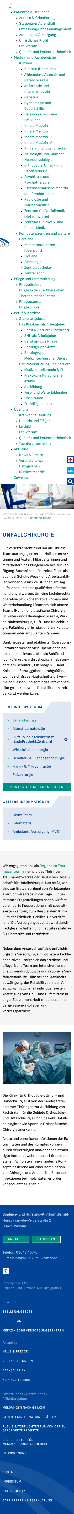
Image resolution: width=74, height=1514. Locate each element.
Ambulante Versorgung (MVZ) (36, 831)
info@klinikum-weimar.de (36, 1258)
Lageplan (46, 1239)
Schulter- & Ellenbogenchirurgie (39, 758)
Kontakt (10, 1472)
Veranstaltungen (18, 1361)
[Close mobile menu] (10, 7)
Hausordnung (15, 1453)
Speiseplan (12, 1321)
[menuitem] (31, 12)
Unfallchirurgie (24, 720)
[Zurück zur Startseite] (4, 242)
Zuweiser (11, 1302)
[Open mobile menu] (10, 3)
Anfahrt (16, 1239)
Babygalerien (14, 1370)
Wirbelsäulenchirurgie (30, 749)
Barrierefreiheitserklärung (27, 1500)
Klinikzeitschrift (18, 1380)
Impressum (12, 1482)
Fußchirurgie (23, 774)
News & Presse (15, 1351)
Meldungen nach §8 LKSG (24, 1408)
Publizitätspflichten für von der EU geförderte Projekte (34, 1428)
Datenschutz (14, 1491)
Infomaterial (23, 823)
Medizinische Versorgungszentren (33, 1331)
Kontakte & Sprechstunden (37, 787)
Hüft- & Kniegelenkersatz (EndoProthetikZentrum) (33, 739)
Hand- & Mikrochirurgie (32, 766)
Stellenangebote (18, 1312)
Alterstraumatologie (29, 728)
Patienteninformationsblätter (29, 1417)
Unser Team (22, 815)
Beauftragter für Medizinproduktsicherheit (26, 1442)
